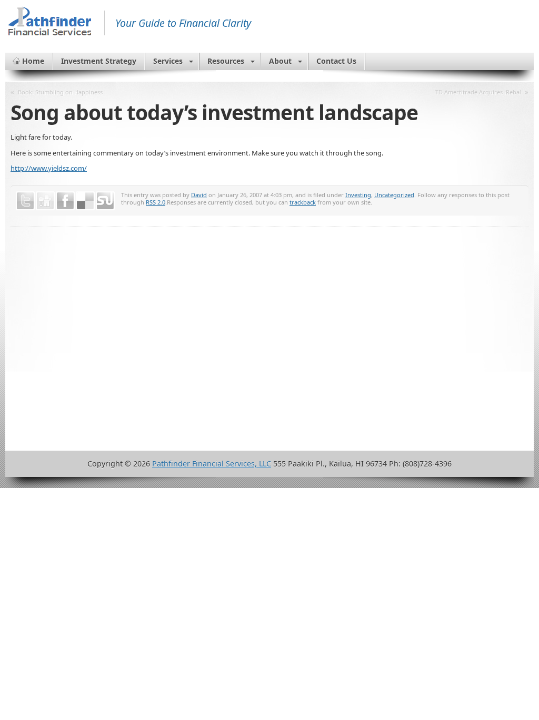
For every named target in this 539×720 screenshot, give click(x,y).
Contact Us (336, 61)
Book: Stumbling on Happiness (60, 92)
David (199, 195)
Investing (358, 195)
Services (168, 61)
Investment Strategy (98, 61)
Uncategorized (394, 195)
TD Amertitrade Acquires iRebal (478, 92)
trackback (303, 202)
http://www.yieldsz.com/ (49, 168)
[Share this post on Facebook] (65, 200)
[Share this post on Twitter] (25, 200)
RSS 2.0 (155, 202)
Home (33, 61)
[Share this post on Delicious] (85, 200)
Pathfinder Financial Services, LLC (211, 464)
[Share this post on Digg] (45, 200)
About (280, 61)
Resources (225, 61)
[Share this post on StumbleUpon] (105, 200)
